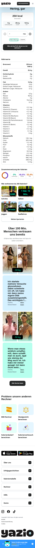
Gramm (23, 39)
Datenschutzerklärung (6, 521)
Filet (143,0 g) (14, 40)
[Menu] (33, 3)
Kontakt (3, 519)
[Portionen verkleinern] (5, 34)
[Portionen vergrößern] (30, 34)
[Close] (3, 543)
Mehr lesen (22, 303)
